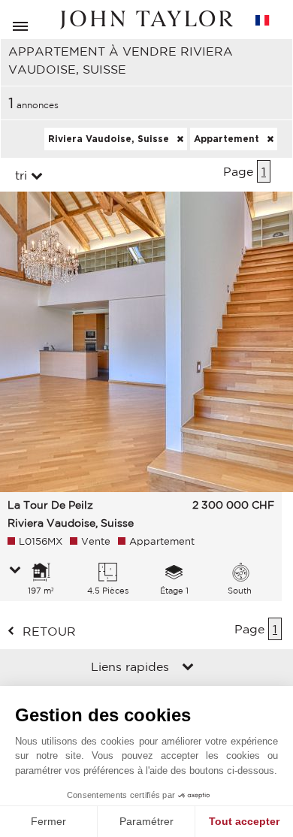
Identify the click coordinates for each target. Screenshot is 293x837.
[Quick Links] (188, 668)
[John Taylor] (146, 20)
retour (49, 631)
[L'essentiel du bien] (15, 571)
